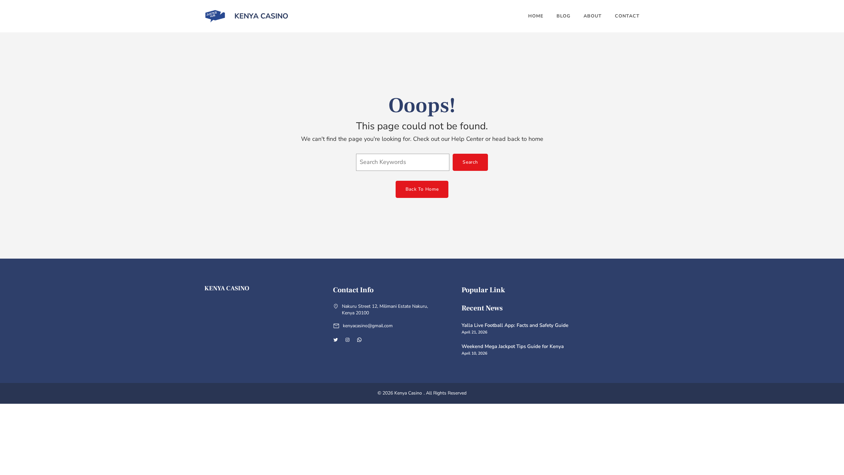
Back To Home (422, 189)
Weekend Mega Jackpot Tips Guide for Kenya (513, 346)
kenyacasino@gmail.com (368, 326)
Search (470, 162)
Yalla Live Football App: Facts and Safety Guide (515, 325)
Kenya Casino (261, 16)
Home (535, 16)
